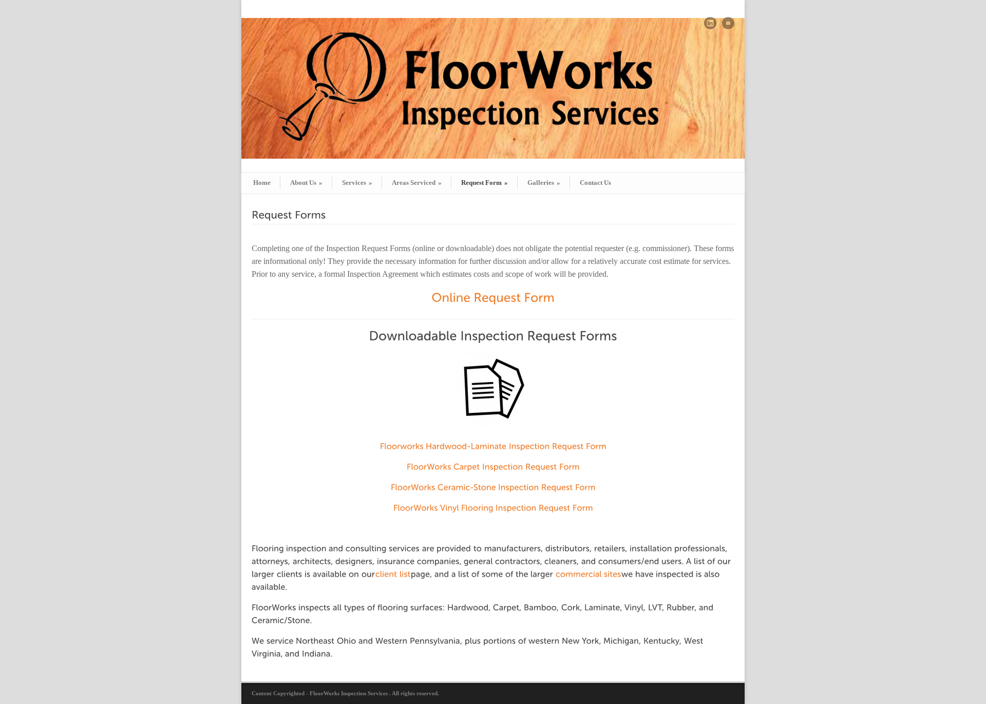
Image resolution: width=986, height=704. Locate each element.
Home (262, 182)
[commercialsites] (588, 573)
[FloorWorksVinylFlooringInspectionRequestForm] (493, 506)
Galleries (543, 182)
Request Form (484, 182)
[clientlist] (393, 573)
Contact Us (595, 182)
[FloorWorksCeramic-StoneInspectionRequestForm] (493, 486)
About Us (306, 182)
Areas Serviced (417, 182)
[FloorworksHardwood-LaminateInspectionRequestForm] (493, 446)
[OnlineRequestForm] (493, 297)
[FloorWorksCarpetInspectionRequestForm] (493, 465)
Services (357, 182)
